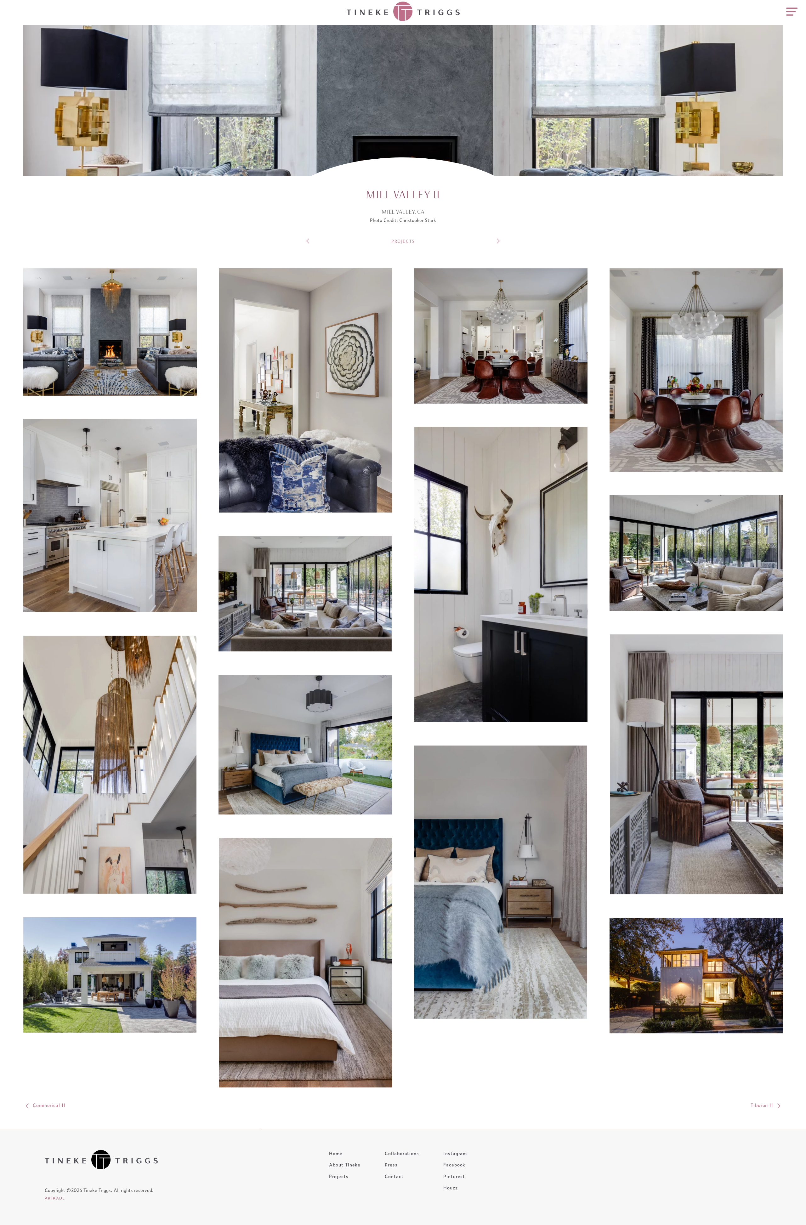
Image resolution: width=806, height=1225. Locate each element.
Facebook (454, 1164)
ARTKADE (55, 1198)
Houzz (450, 1187)
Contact (394, 1176)
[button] (110, 332)
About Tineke (344, 1164)
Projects (338, 1176)
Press (391, 1164)
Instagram (455, 1153)
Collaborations (402, 1153)
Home (336, 1153)
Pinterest (454, 1176)
